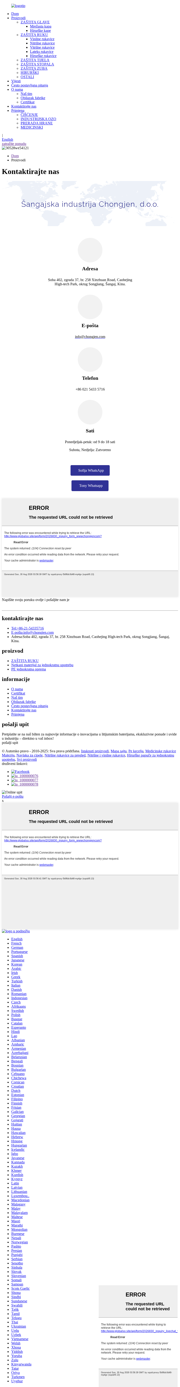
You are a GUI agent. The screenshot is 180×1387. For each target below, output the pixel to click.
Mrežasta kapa (40, 26)
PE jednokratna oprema (28, 669)
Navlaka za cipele (29, 755)
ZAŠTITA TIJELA (35, 60)
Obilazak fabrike (33, 98)
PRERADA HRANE (37, 123)
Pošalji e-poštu (12, 796)
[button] (90, 470)
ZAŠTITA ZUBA (34, 68)
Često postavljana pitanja (29, 85)
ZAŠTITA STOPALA (37, 64)
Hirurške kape (40, 31)
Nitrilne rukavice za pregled (65, 755)
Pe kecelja (135, 751)
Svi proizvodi (27, 759)
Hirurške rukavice (43, 56)
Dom (15, 14)
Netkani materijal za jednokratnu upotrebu (42, 665)
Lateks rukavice (41, 52)
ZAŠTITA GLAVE (35, 22)
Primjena (17, 110)
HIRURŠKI (30, 73)
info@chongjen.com (32, 632)
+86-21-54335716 (27, 628)
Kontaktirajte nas (23, 106)
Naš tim (26, 94)
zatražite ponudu (14, 144)
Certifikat (27, 102)
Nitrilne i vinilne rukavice (106, 755)
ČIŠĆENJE (29, 115)
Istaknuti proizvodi (95, 751)
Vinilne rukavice (42, 39)
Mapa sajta (119, 751)
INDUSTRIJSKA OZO (38, 119)
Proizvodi (18, 18)
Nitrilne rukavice (42, 43)
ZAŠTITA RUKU (34, 35)
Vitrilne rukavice (42, 47)
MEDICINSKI (32, 127)
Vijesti (16, 81)
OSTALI (27, 77)
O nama (17, 89)
